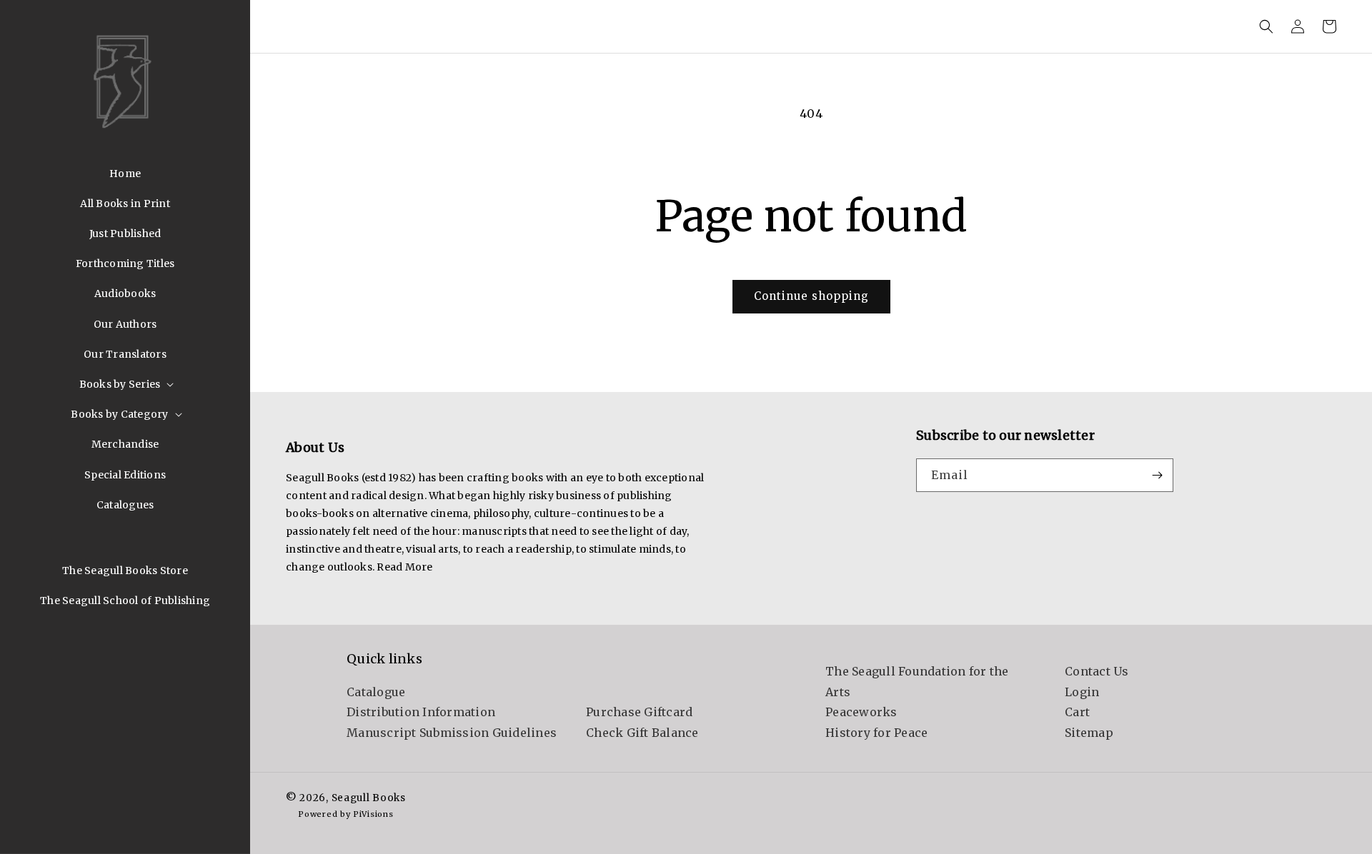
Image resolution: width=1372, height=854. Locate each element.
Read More (404, 567)
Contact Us (1097, 671)
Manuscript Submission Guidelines (452, 732)
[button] (125, 384)
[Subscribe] (1157, 475)
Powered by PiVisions (345, 814)
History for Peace (876, 732)
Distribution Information (421, 712)
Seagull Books (369, 798)
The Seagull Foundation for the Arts (917, 681)
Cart (1077, 712)
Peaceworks (861, 712)
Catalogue (376, 692)
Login (1082, 692)
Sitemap (1089, 732)
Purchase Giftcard (639, 712)
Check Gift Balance (642, 732)
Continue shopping (811, 296)
